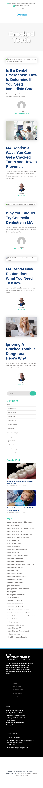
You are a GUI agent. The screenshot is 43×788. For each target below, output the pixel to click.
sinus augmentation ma (15, 625)
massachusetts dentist (15, 604)
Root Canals (10, 445)
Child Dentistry (11, 408)
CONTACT (16, 696)
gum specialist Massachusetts (18, 589)
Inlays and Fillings (12, 433)
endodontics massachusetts (17, 576)
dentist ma (30, 564)
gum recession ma (13, 586)
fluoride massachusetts (15, 579)
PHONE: (14, 737)
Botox (8, 404)
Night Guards (11, 441)
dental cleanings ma (14, 543)
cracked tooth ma (13, 537)
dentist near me (12, 570)
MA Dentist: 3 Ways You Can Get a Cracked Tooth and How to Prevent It (21, 157)
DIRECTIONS (11, 744)
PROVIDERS (17, 686)
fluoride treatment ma (15, 582)
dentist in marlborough (15, 561)
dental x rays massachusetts (17, 555)
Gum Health (10, 429)
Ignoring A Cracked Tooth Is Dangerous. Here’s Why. (20, 351)
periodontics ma (13, 613)
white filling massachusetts (17, 637)
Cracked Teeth (11, 412)
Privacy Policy (32, 773)
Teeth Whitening (12, 449)
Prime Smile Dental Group (21, 113)
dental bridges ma (13, 540)
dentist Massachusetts (15, 567)
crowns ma (25, 537)
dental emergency (13, 546)
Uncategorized (11, 453)
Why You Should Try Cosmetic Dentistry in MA (20, 218)
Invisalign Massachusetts (16, 595)
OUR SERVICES (18, 690)
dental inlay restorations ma (17, 549)
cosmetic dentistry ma (15, 531)
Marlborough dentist (14, 601)
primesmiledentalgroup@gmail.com (17, 747)
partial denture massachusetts (18, 610)
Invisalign (10, 437)
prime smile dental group (26, 616)
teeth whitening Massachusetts (18, 631)
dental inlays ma (13, 552)
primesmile (21, 195)
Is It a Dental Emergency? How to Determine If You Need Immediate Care (21, 79)
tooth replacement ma (15, 634)
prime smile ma (29, 619)
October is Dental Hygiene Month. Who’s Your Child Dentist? (20, 509)
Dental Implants (11, 420)
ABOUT (15, 683)
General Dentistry (12, 424)
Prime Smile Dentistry (15, 619)
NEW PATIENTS (18, 693)
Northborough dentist (15, 607)
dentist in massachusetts (16, 564)
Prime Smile (11, 616)
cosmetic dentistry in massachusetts (20, 528)
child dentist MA (13, 525)
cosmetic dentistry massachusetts (19, 534)
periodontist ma (25, 613)
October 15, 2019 (14, 512)
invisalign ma (11, 592)
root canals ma (12, 622)
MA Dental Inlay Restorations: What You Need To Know (19, 276)
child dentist (27, 522)
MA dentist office (13, 598)
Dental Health (11, 416)
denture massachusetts (15, 573)
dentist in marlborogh (15, 558)
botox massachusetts (14, 522)
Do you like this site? (21, 775)
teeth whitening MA (14, 628)
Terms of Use (21, 773)
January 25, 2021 (14, 485)
